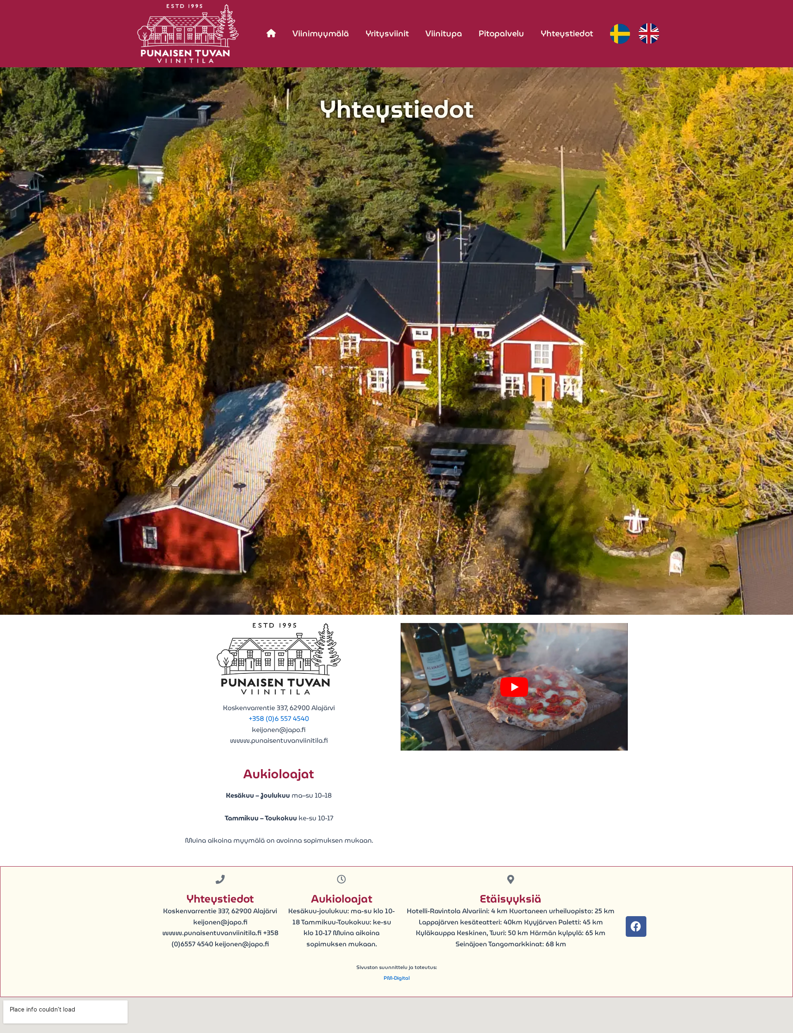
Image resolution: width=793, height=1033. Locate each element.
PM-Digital (397, 978)
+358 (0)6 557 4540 (279, 718)
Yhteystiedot (567, 33)
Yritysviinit (387, 33)
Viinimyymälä (320, 33)
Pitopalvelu (501, 33)
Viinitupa (443, 33)
